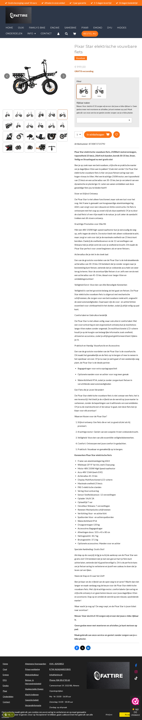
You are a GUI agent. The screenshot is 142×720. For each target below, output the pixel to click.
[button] (9, 714)
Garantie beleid (32, 700)
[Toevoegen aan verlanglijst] (116, 134)
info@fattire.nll (55, 674)
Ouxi (5, 669)
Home (5, 664)
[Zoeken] (66, 34)
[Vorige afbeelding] (7, 76)
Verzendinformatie (33, 705)
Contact (6, 702)
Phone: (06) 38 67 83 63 (59, 680)
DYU (5, 680)
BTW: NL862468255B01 (60, 669)
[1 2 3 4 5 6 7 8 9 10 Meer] (78, 134)
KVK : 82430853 (56, 664)
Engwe (6, 674)
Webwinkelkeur (32, 674)
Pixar (5, 691)
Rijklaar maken (83, 102)
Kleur (79, 81)
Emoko (6, 685)
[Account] (58, 34)
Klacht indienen (32, 694)
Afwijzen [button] (109, 714)
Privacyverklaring (32, 669)
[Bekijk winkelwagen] (74, 34)
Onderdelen (8, 696)
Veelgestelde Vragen (34, 689)
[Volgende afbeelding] (63, 76)
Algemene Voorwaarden (35, 664)
